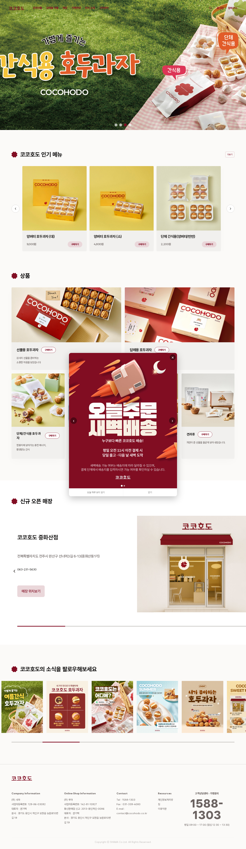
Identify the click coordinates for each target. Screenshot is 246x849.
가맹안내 (76, 8)
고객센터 (103, 8)
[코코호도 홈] (16, 8)
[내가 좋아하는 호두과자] (157, 707)
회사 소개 (90, 8)
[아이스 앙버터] (112, 707)
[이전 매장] (14, 571)
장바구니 (232, 8)
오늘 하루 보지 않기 (96, 492)
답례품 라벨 (52, 8)
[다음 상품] (230, 209)
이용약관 (162, 808)
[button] (54, 208)
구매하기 (75, 244)
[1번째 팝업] (122, 486)
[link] (123, 420)
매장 (65, 8)
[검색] (210, 8)
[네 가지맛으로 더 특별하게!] (22, 707)
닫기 (150, 492)
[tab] (116, 124)
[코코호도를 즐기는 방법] (202, 707)
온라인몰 (37, 8)
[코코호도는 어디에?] (67, 707)
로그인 (220, 8)
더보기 (229, 154)
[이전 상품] (15, 209)
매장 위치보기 (31, 591)
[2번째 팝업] (124, 486)
